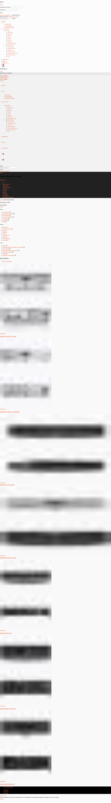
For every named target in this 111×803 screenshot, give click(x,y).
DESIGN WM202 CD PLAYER (8, 709)
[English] (4, 64)
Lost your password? (5, 15)
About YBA (7, 24)
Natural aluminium (7, 252)
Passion (9, 37)
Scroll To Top (3, 796)
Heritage (9, 40)
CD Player (5, 218)
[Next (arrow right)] (1, 802)
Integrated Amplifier (11, 48)
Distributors (5, 59)
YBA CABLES (10, 42)
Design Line (10, 33)
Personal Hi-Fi (10, 32)
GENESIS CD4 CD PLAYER (7, 485)
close (1, 4)
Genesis (9, 38)
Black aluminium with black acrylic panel (13, 247)
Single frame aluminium (8, 255)
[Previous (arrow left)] (0, 802)
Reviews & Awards (9, 27)
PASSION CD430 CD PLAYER (8, 336)
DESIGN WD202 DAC (6, 633)
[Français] (4, 66)
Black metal (6, 249)
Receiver (5, 220)
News (4, 61)
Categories (3, 180)
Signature (10, 35)
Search (14, 18)
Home (4, 21)
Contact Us (5, 63)
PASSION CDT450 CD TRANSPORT (10, 412)
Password (3, 10)
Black (4, 245)
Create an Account (13, 16)
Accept (2, 799)
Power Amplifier (11, 46)
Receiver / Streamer (11, 54)
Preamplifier (10, 50)
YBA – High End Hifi (8, 787)
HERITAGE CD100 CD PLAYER (8, 558)
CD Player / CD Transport (12, 53)
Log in (1, 12)
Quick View (2, 333)
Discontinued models (12, 43)
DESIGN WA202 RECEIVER (7, 784)
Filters (1, 206)
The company (8, 26)
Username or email (5, 7)
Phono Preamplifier (11, 51)
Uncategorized (6, 187)
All (3, 182)
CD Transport (6, 212)
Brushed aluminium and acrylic (10, 250)
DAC (8, 56)
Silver (4, 253)
